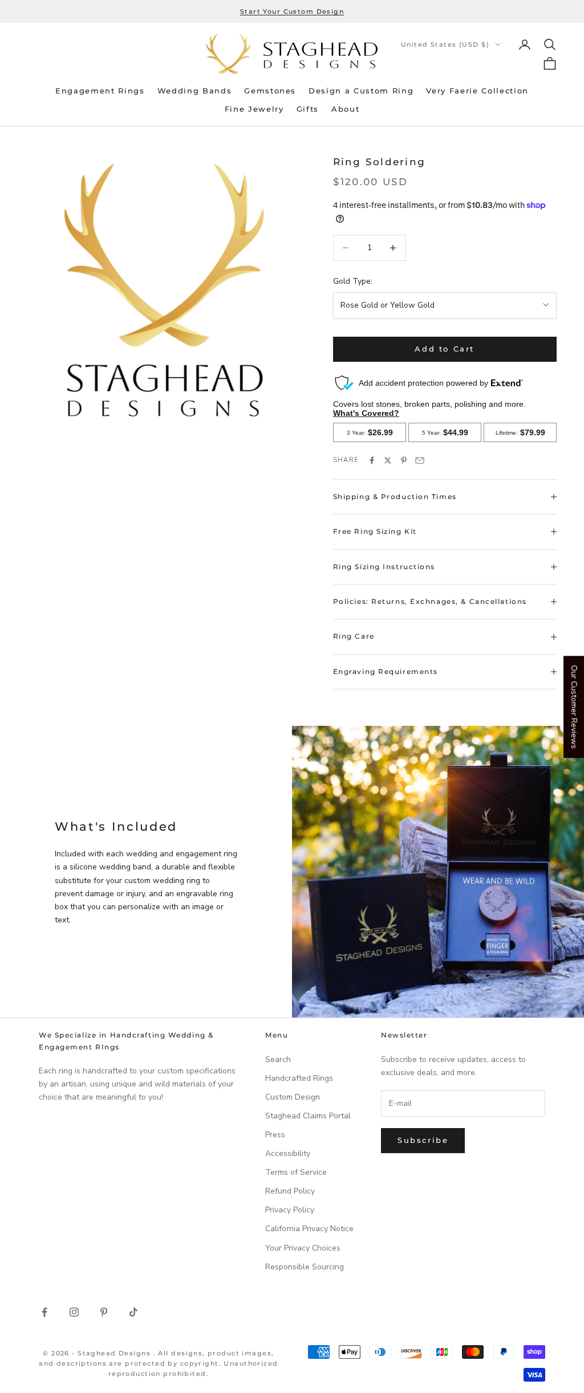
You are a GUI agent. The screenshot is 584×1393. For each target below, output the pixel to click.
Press (275, 1134)
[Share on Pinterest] (403, 460)
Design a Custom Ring (361, 91)
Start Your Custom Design (292, 11)
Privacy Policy (289, 1209)
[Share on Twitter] (387, 460)
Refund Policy (290, 1191)
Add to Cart (444, 348)
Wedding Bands (194, 91)
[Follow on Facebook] (44, 1312)
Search (278, 1059)
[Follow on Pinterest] (104, 1312)
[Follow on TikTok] (133, 1312)
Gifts (308, 109)
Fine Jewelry (254, 109)
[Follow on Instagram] (74, 1312)
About (345, 109)
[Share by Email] (419, 460)
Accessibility (287, 1153)
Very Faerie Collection (477, 91)
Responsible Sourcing (304, 1266)
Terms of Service (296, 1172)
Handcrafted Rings (299, 1078)
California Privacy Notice (309, 1228)
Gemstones (270, 91)
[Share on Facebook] (371, 460)
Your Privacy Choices (302, 1248)
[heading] (292, 54)
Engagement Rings (100, 91)
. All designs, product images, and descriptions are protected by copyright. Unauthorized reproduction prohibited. (158, 1363)
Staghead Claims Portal (308, 1115)
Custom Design (292, 1097)
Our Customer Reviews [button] (574, 707)
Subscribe (423, 1140)
